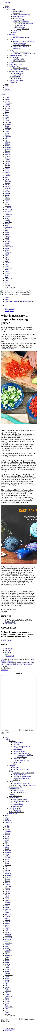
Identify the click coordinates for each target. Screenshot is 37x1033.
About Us (8, 89)
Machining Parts (14, 66)
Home (7, 6)
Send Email (4, 670)
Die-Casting (28, 664)
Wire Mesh (12, 9)
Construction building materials (18, 55)
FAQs (6, 87)
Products (7, 7)
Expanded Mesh (18, 11)
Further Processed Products (21, 14)
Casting (11, 39)
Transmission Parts (14, 77)
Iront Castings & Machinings (22, 45)
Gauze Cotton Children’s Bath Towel (24, 54)
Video (6, 85)
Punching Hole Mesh (19, 20)
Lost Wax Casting (10, 664)
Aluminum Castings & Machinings (23, 41)
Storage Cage (17, 30)
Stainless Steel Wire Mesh (21, 22)
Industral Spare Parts (19, 61)
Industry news (9, 311)
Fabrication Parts (14, 57)
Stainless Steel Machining (21, 69)
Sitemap (10, 661)
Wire (14, 32)
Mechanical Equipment (16, 71)
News (6, 84)
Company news (10, 309)
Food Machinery (18, 73)
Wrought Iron (13, 82)
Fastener (11, 62)
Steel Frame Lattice (19, 27)
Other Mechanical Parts (20, 68)
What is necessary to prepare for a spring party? (19, 301)
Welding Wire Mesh (23, 29)
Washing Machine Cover (16, 80)
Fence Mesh (16, 13)
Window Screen (22, 25)
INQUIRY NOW (6, 640)
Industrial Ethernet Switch (21, 38)
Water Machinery (18, 75)
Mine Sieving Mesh (19, 16)
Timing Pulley (17, 78)
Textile (11, 50)
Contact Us (8, 91)
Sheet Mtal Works (18, 59)
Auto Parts (20, 664)
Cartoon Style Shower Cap (21, 52)
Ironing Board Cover (15, 64)
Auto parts (12, 34)
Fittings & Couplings (19, 43)
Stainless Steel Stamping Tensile (11, 663)
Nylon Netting (17, 18)
